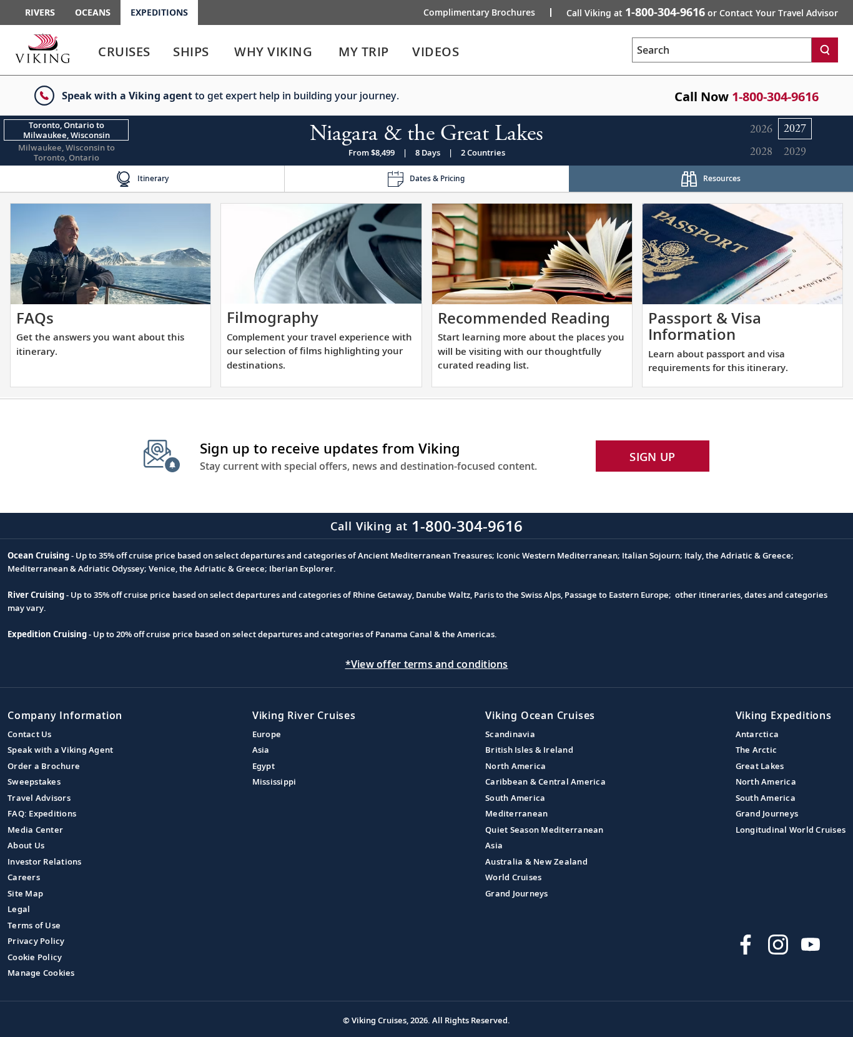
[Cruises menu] (165, 52)
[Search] (825, 49)
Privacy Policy (36, 940)
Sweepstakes (34, 781)
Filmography (272, 317)
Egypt (263, 766)
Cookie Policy (34, 957)
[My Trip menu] (404, 52)
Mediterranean (516, 813)
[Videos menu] (474, 52)
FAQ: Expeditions (41, 813)
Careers (23, 877)
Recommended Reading (524, 317)
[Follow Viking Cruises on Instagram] (778, 944)
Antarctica (757, 734)
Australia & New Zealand (536, 861)
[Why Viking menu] (329, 52)
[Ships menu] (223, 52)
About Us (25, 845)
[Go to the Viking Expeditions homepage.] (42, 48)
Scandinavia (510, 734)
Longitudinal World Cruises (791, 829)
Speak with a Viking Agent (60, 749)
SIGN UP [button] (652, 456)
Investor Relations (44, 861)
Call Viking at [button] (702, 11)
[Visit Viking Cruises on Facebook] (746, 944)
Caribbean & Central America (545, 781)
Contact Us (29, 734)
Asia (261, 749)
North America (515, 766)
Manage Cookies (41, 972)
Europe (267, 734)
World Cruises (513, 877)
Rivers (40, 12)
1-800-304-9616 (775, 96)
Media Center (35, 829)
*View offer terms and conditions (426, 664)
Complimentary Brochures (479, 12)
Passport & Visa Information (704, 325)
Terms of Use (34, 925)
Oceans (93, 12)
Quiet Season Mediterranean (544, 829)
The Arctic (756, 749)
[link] (124, 54)
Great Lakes (760, 766)
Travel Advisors (39, 797)
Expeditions (159, 12)
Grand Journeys (516, 893)
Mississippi (274, 781)
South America (515, 797)
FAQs (35, 317)
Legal (18, 909)
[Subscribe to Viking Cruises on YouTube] (811, 944)
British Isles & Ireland (529, 749)
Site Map (25, 893)
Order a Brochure (43, 766)
